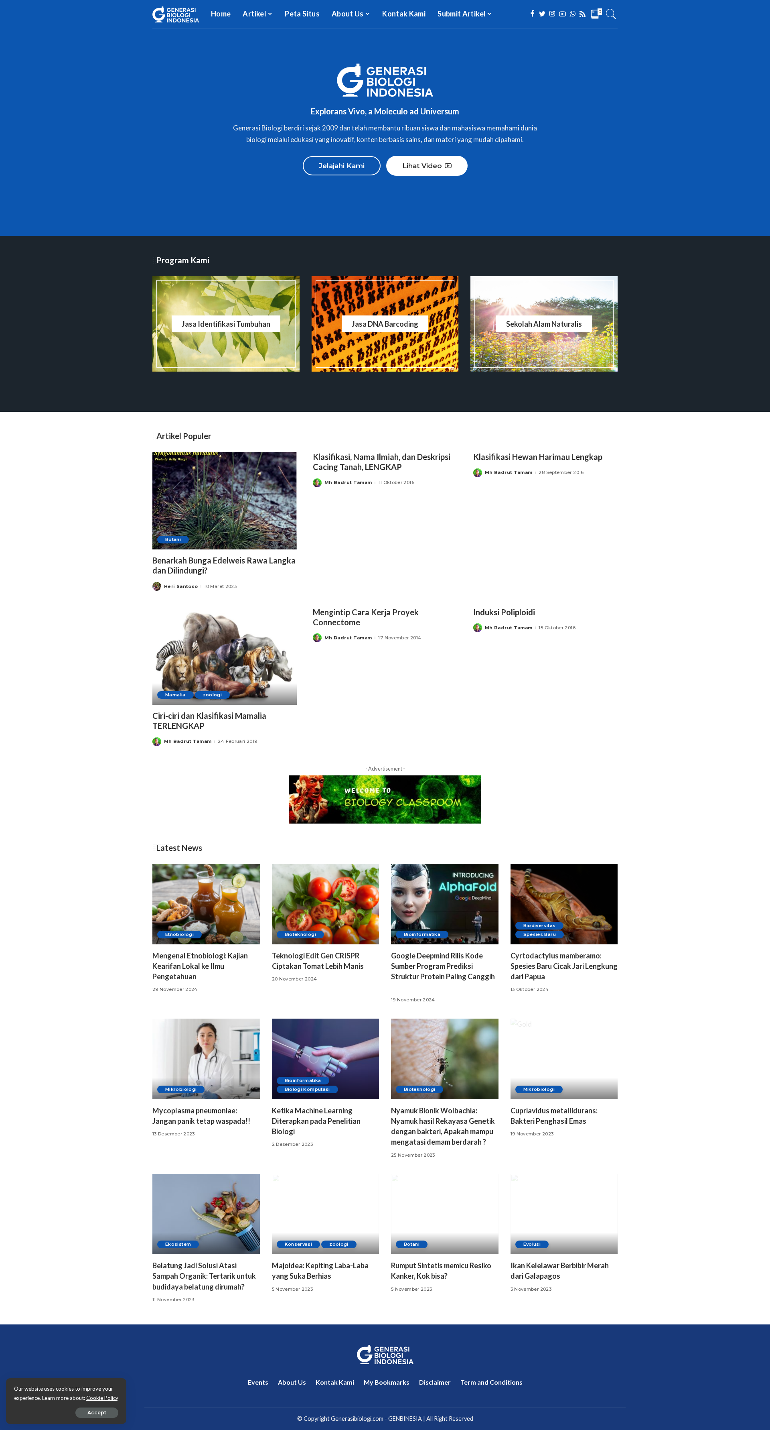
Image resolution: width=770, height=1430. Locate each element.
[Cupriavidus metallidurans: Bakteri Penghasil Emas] (564, 1059)
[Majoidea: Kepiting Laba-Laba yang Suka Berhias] (325, 1214)
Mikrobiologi (181, 1089)
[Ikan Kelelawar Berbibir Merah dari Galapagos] (564, 1214)
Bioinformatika (422, 934)
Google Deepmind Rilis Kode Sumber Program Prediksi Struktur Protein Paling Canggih (443, 966)
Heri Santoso (181, 586)
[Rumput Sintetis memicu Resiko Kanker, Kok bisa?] (444, 1214)
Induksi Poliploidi (504, 612)
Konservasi (298, 1244)
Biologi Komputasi (307, 1089)
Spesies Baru (539, 934)
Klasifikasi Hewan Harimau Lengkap (537, 457)
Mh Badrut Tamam (348, 482)
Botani (173, 539)
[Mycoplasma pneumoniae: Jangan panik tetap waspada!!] (206, 1059)
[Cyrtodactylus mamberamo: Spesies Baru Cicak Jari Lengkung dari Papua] (564, 904)
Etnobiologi (179, 934)
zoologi (212, 695)
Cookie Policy (102, 1398)
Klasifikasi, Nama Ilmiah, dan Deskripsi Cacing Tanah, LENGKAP (381, 462)
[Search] (611, 14)
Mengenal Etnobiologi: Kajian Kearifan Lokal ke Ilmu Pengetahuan (200, 966)
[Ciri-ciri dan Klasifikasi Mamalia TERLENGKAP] (224, 656)
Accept (96, 1413)
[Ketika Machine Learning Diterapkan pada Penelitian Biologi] (325, 1059)
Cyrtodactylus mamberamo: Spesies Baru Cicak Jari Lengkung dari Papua (564, 966)
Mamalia (175, 695)
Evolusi (532, 1244)
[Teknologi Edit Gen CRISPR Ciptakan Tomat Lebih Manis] (325, 904)
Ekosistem (178, 1244)
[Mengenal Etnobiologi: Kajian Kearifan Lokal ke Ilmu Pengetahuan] (206, 904)
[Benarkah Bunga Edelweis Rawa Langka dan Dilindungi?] (224, 500)
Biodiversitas (539, 925)
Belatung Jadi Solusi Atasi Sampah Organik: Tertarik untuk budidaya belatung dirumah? (204, 1276)
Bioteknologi (300, 934)
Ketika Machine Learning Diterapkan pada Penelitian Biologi (316, 1121)
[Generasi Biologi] (175, 14)
